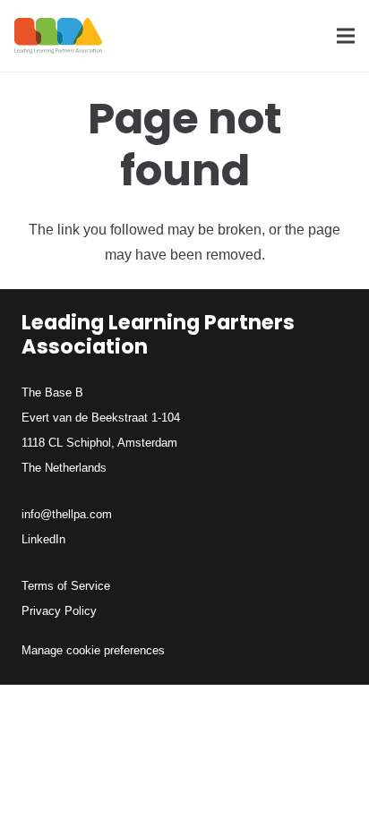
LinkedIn (43, 539)
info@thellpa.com (66, 514)
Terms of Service (65, 586)
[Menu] (345, 35)
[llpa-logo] (58, 36)
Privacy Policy (59, 611)
